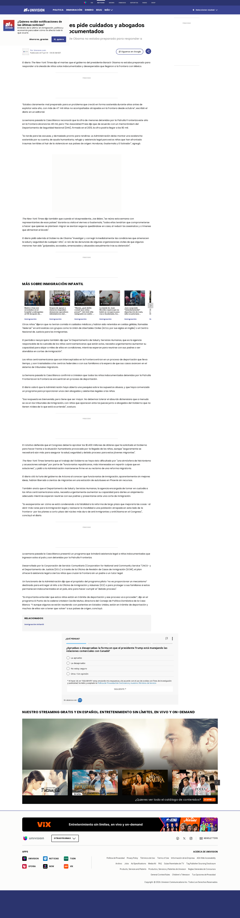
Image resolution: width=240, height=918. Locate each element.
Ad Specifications (138, 863)
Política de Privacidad (116, 858)
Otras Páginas (62, 838)
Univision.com (40, 50)
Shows (111, 2)
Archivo (119, 863)
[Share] (148, 51)
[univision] (33, 10)
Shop (153, 2)
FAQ (160, 863)
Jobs (126, 863)
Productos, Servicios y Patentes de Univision (167, 869)
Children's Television (181, 875)
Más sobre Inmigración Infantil (52, 284)
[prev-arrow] (20, 782)
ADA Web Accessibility (206, 858)
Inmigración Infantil (34, 624)
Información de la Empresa (183, 858)
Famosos (122, 2)
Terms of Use (163, 858)
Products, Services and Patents (133, 869)
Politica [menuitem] (58, 9)
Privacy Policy (132, 858)
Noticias (100, 2)
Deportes (134, 2)
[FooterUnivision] (33, 838)
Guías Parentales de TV (174, 863)
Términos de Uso (147, 858)
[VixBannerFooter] (120, 824)
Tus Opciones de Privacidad (204, 875)
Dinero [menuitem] (89, 9)
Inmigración (30, 319)
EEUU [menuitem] (99, 9)
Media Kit (152, 863)
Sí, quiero (59, 39)
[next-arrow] (150, 305)
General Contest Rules (160, 875)
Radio (144, 2)
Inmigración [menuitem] (74, 9)
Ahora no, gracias (38, 39)
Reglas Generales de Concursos (202, 869)
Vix (92, 2)
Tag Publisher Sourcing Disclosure (201, 863)
